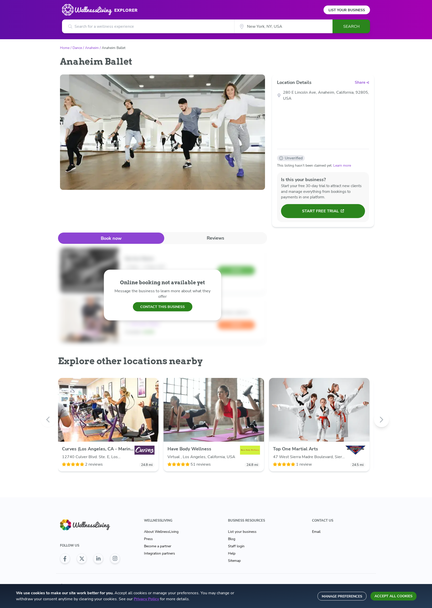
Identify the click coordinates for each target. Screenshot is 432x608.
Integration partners (159, 553)
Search (351, 26)
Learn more (342, 165)
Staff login (236, 546)
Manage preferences (342, 596)
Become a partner (157, 546)
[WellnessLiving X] (82, 558)
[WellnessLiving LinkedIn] (98, 558)
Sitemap (234, 560)
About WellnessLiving (161, 531)
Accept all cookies (393, 596)
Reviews (215, 238)
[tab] (111, 238)
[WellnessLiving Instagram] (115, 558)
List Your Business (346, 10)
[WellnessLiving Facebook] (65, 558)
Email (316, 531)
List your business (242, 531)
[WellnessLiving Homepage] (90, 525)
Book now (111, 238)
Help (232, 553)
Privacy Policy (146, 599)
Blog (231, 539)
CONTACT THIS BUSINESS (162, 306)
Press (148, 539)
